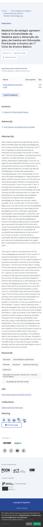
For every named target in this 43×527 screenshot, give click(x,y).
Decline (29, 524)
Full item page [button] (12, 425)
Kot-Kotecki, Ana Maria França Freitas (19, 127)
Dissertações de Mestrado (14, 13)
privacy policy (29, 520)
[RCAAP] (23, 450)
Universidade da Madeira (21, 11)
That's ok (37, 524)
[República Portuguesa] (15, 485)
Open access (10, 57)
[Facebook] (5, 450)
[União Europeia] (10, 490)
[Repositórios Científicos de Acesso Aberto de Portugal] (7, 443)
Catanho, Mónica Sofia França (16, 112)
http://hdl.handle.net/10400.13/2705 (14, 68)
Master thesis (20, 53)
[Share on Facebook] (4, 420)
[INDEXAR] (18, 443)
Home (4, 11)
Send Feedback (10, 95)
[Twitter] (11, 450)
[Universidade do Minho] (32, 472)
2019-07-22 (7, 53)
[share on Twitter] (9, 420)
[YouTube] (17, 450)
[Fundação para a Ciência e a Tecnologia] (14, 472)
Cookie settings (21, 508)
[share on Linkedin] (14, 420)
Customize (5, 524)
